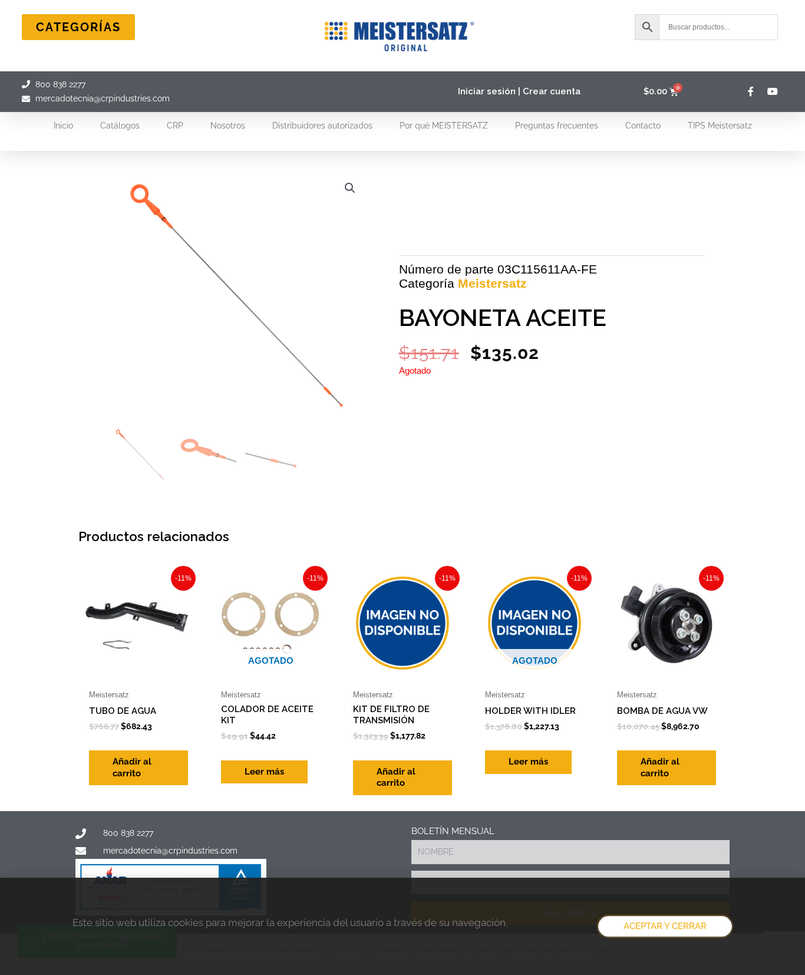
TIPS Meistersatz (720, 125)
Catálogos (120, 125)
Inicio (63, 125)
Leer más (264, 771)
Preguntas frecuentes (556, 125)
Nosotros (227, 125)
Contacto (643, 125)
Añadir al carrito (132, 767)
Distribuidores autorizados (322, 125)
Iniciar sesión (487, 91)
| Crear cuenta (549, 91)
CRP (175, 125)
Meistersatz (492, 283)
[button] (350, 188)
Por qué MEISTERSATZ (444, 125)
